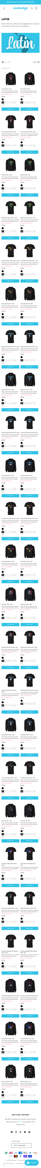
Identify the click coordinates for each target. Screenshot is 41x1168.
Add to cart (10, 109)
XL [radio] (12, 102)
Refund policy (22, 1160)
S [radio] (21, 145)
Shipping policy (20, 1163)
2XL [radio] (15, 102)
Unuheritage (13, 1160)
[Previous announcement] (3, 2)
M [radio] (24, 145)
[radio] (3, 99)
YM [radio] (28, 102)
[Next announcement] (37, 2)
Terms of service (10, 1163)
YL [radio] (31, 102)
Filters (35, 62)
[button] (4, 8)
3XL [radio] (3, 105)
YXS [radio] (22, 102)
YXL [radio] (34, 102)
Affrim (20, 1122)
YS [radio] (25, 102)
